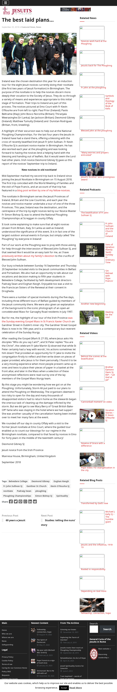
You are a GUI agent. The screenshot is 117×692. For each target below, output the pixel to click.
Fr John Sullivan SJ (12, 486)
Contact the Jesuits (10, 679)
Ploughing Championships (17, 495)
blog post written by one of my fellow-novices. (44, 190)
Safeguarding (7, 644)
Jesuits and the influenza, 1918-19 (97, 546)
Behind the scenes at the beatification (93, 357)
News (38, 27)
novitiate (8, 490)
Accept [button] (64, 687)
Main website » (104, 649)
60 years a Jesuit (15, 520)
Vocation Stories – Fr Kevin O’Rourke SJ (110, 415)
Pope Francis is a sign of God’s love (46, 661)
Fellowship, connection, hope (96, 613)
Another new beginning (93, 303)
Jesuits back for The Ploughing (96, 65)
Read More (75, 687)
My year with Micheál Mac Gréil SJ (46, 651)
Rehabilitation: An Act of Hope (73, 658)
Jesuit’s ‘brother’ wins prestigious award (98, 178)
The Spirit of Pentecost (42, 641)
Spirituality (62, 495)
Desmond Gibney (41, 481)
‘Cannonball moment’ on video (96, 401)
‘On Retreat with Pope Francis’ (109, 275)
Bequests (5, 675)
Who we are (7, 634)
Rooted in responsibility (93, 569)
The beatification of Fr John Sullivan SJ (94, 214)
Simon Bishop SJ (43, 495)
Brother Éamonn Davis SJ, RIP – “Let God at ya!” (110, 373)
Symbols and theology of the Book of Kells (109, 102)
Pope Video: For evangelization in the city (98, 469)
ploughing (40, 490)
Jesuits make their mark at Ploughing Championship (71, 648)
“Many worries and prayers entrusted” (95, 154)
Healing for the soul (109, 315)
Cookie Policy (7, 660)
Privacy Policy (7, 657)
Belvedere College (18, 481)
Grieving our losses (68, 629)
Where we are (8, 637)
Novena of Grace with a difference (93, 444)
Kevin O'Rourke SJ (60, 486)
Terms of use (7, 664)
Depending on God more (93, 591)
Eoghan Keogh (61, 481)
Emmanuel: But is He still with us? (45, 672)
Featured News (28, 27)
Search (94, 623)
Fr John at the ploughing (93, 87)
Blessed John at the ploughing (96, 130)
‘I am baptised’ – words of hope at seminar (71, 677)
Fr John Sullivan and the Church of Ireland (109, 230)
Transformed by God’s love (94, 503)
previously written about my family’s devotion (28, 256)
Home (4, 630)
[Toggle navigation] (5, 2)
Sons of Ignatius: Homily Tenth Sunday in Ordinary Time (110, 253)
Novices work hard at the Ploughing (93, 42)
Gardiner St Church (36, 486)
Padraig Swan (24, 490)
